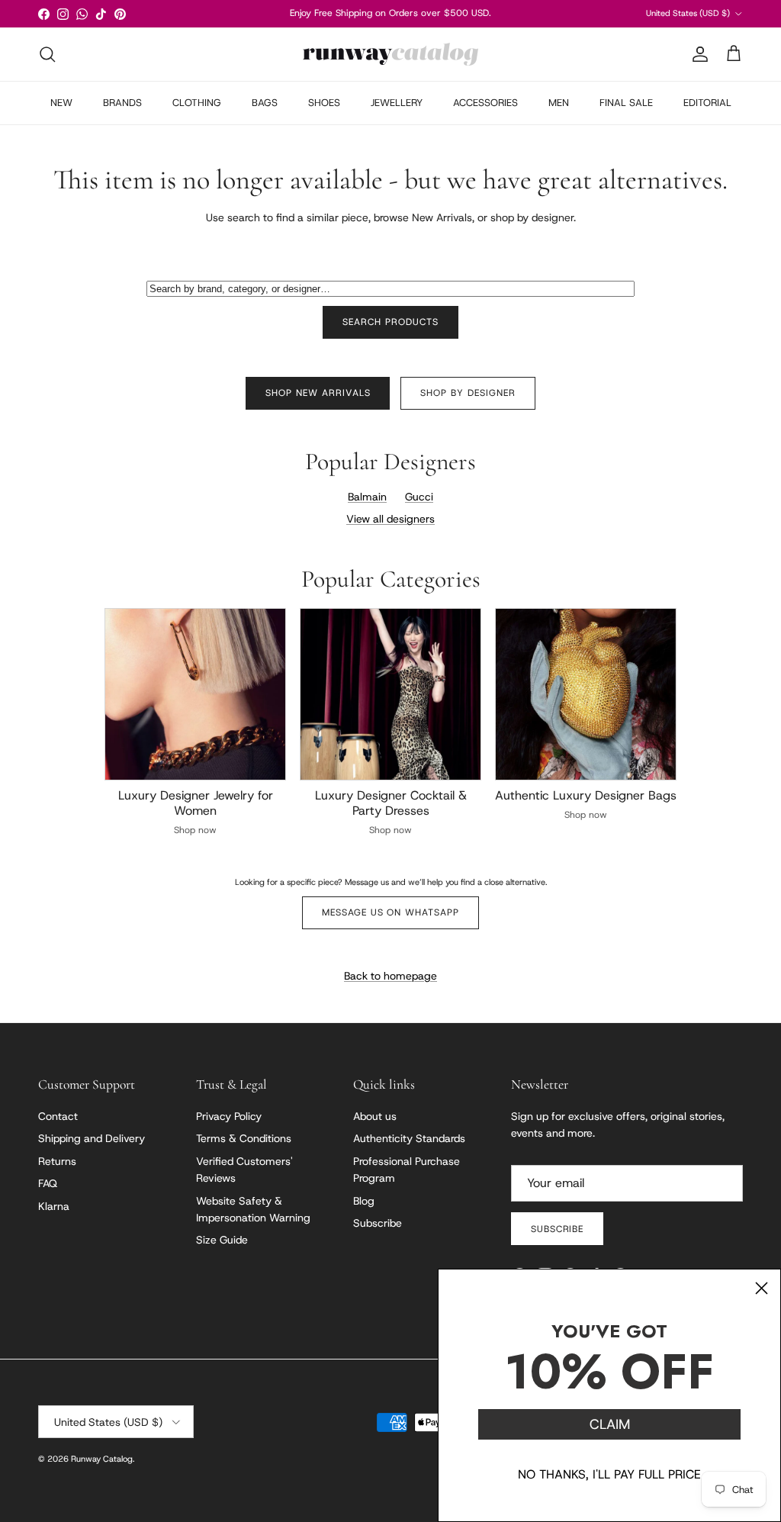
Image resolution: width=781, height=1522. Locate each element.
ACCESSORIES (485, 102)
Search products (390, 322)
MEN (558, 102)
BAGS (265, 102)
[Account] (697, 54)
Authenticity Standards (409, 1138)
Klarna (53, 1206)
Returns (57, 1161)
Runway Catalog (102, 1458)
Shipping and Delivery (91, 1138)
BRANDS (122, 102)
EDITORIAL (707, 102)
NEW (61, 102)
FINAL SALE (626, 102)
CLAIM (610, 1424)
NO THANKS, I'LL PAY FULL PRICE (609, 1474)
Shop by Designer (467, 393)
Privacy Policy (229, 1116)
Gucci (419, 497)
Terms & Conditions (243, 1138)
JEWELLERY (397, 102)
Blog (363, 1201)
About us (375, 1116)
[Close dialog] (761, 1288)
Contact (58, 1116)
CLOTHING (196, 102)
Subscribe (377, 1223)
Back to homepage (390, 976)
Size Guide (222, 1240)
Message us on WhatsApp (390, 912)
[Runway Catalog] (390, 54)
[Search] (47, 54)
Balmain (367, 497)
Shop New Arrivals (317, 393)
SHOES (324, 102)
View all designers (390, 519)
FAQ (47, 1183)
